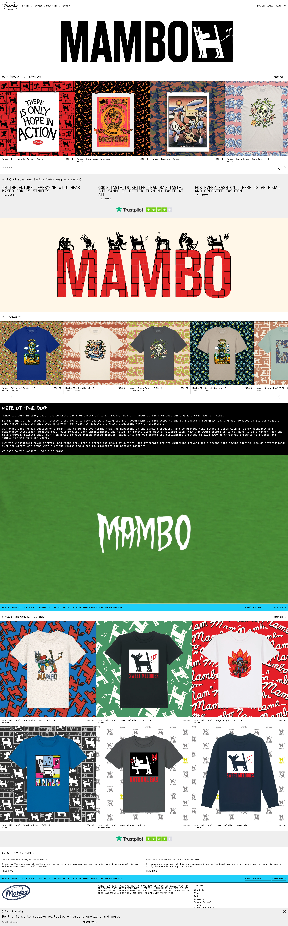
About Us (199, 890)
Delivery (199, 899)
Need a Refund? (202, 902)
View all (279, 77)
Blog (196, 893)
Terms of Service (204, 908)
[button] (270, 6)
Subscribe (278, 607)
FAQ (196, 896)
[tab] (3, 167)
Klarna (197, 905)
